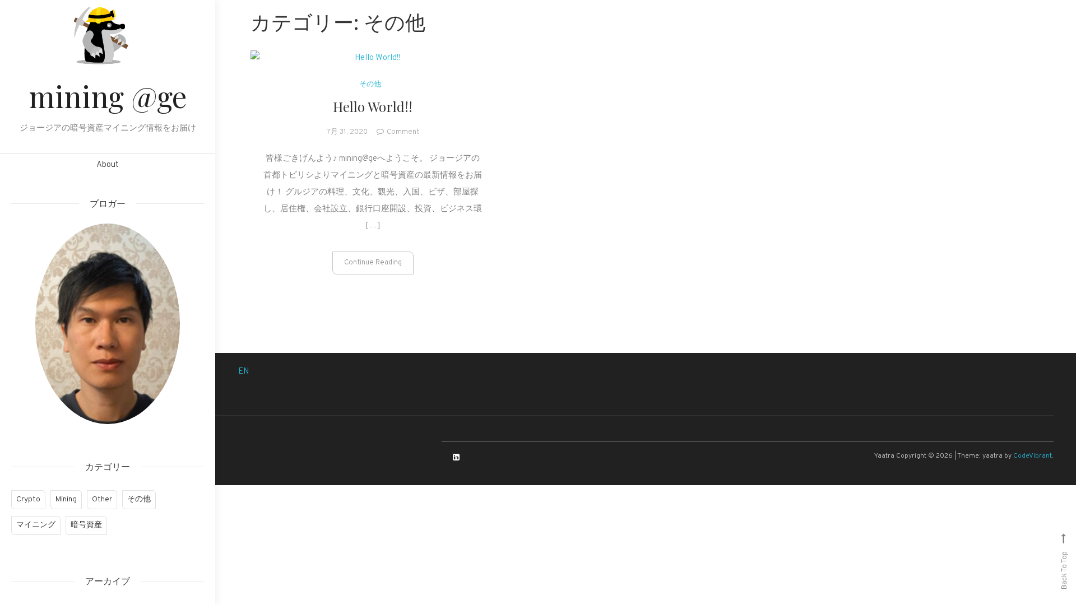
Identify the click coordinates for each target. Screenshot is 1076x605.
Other (102, 499)
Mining (66, 499)
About (107, 165)
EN (243, 371)
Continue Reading (373, 262)
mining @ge (108, 96)
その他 (139, 499)
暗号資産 (86, 525)
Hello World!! (372, 106)
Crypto (28, 499)
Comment (403, 132)
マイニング (35, 525)
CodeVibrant (1032, 456)
